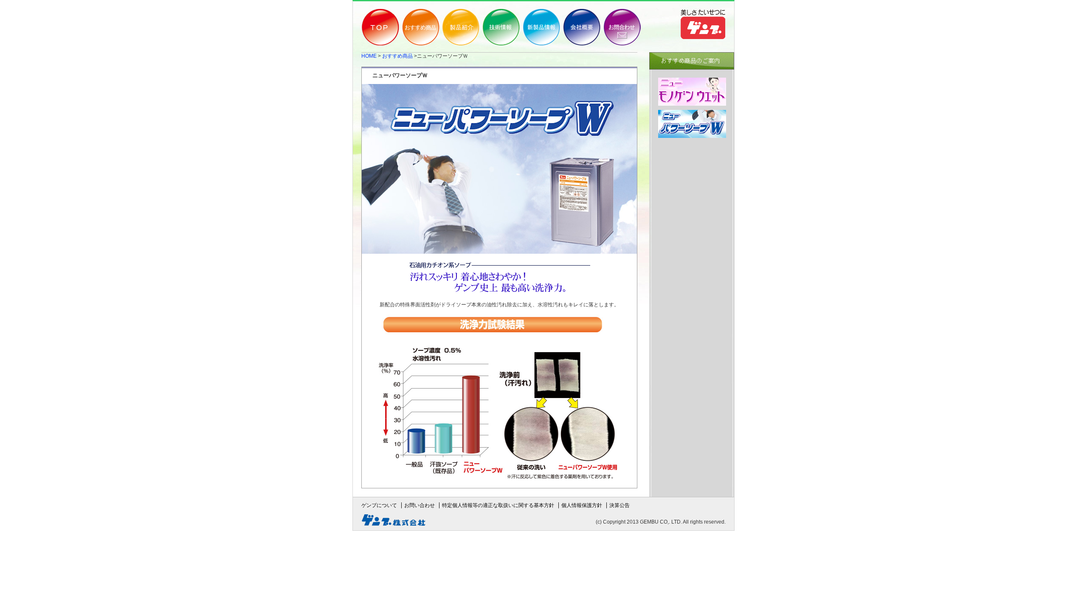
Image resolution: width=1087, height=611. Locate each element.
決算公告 (619, 505)
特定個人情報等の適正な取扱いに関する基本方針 (498, 505)
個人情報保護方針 (581, 505)
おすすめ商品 (397, 56)
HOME (369, 56)
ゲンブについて (379, 505)
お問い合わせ (419, 505)
